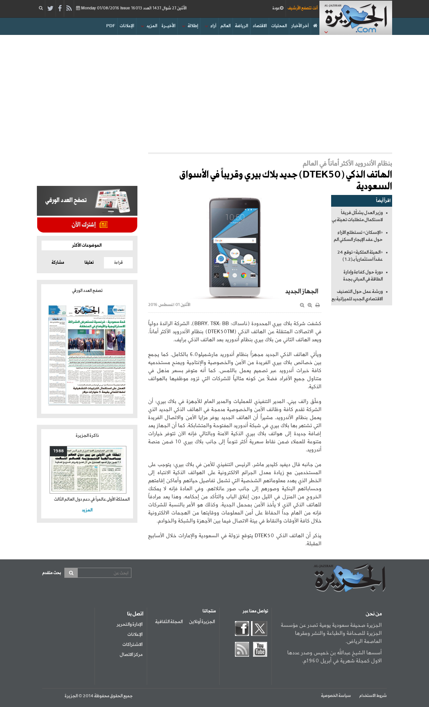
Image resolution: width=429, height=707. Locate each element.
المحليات (279, 26)
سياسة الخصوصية (336, 696)
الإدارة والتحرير (129, 624)
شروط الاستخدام (373, 696)
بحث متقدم (51, 573)
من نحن (374, 614)
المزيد (151, 26)
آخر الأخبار (300, 26)
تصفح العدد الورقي (87, 291)
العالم (226, 26)
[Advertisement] (214, 92)
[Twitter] (50, 8)
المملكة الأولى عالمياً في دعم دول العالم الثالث (92, 499)
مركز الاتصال (131, 654)
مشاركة (58, 263)
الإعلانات (127, 26)
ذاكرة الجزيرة (87, 436)
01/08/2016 (133, 8)
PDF (110, 26)
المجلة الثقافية (169, 621)
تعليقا (89, 263)
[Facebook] (60, 8)
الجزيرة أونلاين (202, 621)
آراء (213, 26)
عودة (276, 8)
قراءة (118, 263)
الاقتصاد (260, 26)
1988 (58, 451)
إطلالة (193, 26)
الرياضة (241, 26)
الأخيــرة (168, 26)
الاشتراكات (132, 644)
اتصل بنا (135, 614)
